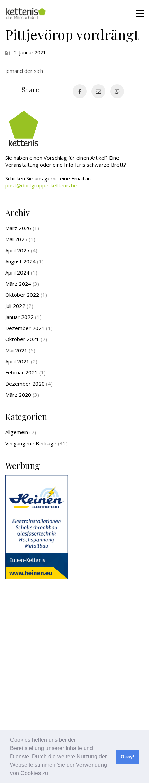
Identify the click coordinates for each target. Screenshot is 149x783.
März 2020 (18, 394)
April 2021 (17, 361)
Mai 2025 (16, 239)
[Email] (98, 91)
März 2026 (18, 228)
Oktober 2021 (22, 339)
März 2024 (18, 283)
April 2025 (17, 250)
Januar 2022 (19, 316)
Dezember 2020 (25, 383)
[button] (52, 774)
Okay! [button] (127, 756)
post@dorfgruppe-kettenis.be (41, 185)
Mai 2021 (16, 350)
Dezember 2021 (25, 328)
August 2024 (20, 261)
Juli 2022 (15, 305)
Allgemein (16, 432)
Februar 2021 (21, 372)
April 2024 (17, 272)
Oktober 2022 (22, 294)
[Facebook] (80, 91)
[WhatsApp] (117, 91)
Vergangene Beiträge (30, 443)
